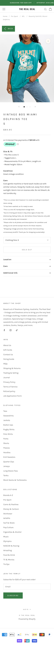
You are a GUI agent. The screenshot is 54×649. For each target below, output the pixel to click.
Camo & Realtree (10, 504)
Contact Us (8, 354)
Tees (5, 411)
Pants (5, 438)
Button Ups (8, 425)
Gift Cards (7, 350)
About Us (7, 345)
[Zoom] (48, 41)
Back (10, 29)
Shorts (6, 443)
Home (5, 16)
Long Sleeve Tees (10, 471)
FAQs (5, 364)
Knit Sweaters (9, 457)
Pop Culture (8, 527)
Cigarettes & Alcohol (12, 532)
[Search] (45, 9)
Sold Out (27, 250)
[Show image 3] (30, 106)
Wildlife (6, 518)
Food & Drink (9, 555)
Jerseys (6, 466)
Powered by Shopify (27, 619)
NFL (23, 16)
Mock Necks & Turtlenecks (15, 480)
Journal (6, 377)
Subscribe (13, 595)
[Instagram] (10, 330)
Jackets (6, 420)
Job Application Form (12, 396)
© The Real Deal (27, 615)
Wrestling (7, 550)
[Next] (35, 106)
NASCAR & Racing (11, 546)
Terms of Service (10, 387)
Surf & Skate (9, 523)
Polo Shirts (8, 434)
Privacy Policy (9, 382)
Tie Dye (6, 564)
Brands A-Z (8, 495)
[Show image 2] (27, 106)
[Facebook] (4, 330)
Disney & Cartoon (11, 509)
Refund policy (9, 391)
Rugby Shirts (8, 429)
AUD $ (25, 609)
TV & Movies (8, 559)
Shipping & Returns (11, 368)
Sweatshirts (8, 416)
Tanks (5, 475)
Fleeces (6, 448)
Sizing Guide (8, 359)
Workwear (7, 513)
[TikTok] (17, 330)
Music (6, 536)
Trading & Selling (10, 373)
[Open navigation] (3, 9)
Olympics (7, 541)
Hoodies (6, 452)
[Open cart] (50, 9)
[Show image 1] (24, 106)
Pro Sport (14, 16)
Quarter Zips (8, 461)
